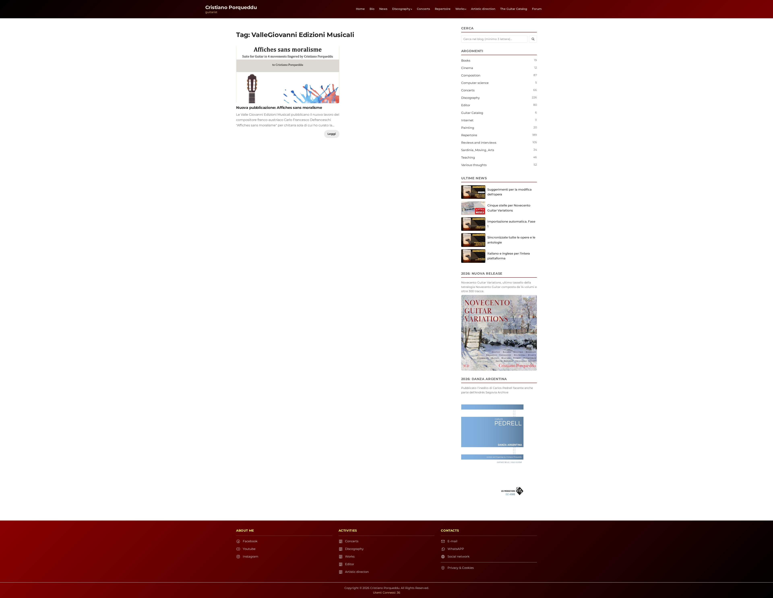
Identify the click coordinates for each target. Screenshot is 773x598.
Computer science (475, 83)
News (383, 9)
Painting (467, 128)
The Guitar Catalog (513, 9)
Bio (372, 9)
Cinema (467, 68)
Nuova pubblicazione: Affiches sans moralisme (279, 107)
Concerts (423, 9)
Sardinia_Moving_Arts (477, 150)
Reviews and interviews (478, 142)
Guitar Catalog (472, 113)
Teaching (468, 157)
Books (465, 60)
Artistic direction (483, 9)
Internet (467, 120)
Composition (470, 75)
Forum (537, 9)
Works (460, 9)
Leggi (332, 134)
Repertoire (443, 9)
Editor (465, 105)
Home (360, 9)
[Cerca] (533, 39)
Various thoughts (474, 165)
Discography (401, 9)
